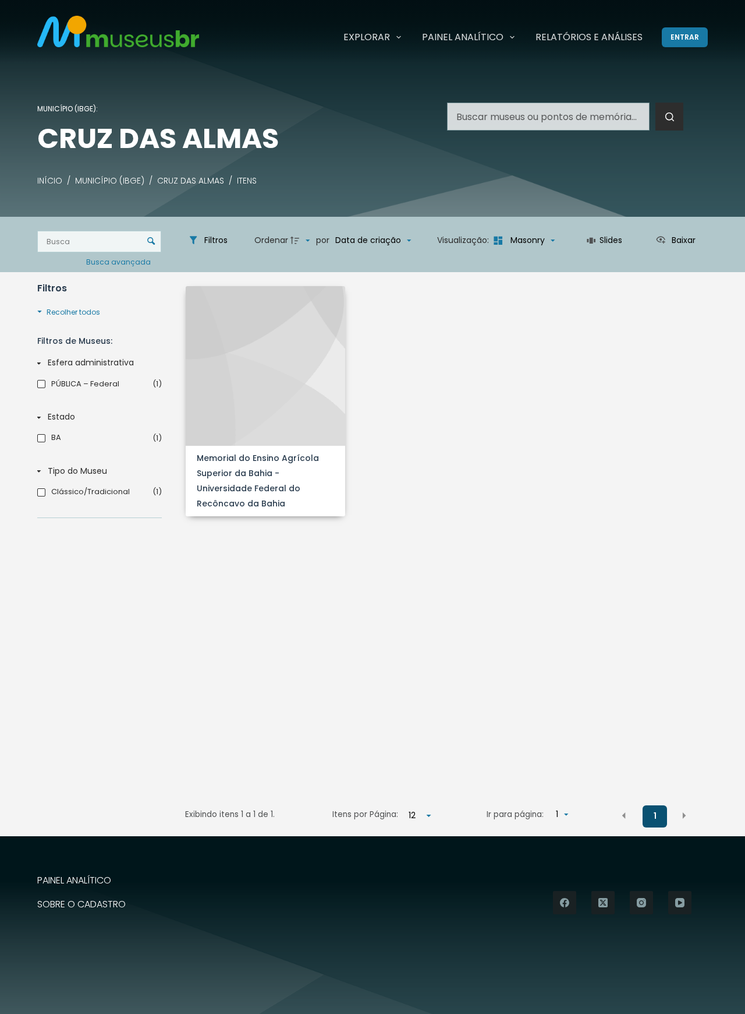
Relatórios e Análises (589, 37)
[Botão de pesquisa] (669, 117)
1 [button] (655, 816)
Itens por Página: (365, 814)
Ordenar (271, 240)
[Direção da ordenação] (301, 240)
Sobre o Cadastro (81, 905)
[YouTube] (679, 902)
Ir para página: (515, 814)
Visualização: (464, 240)
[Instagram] (641, 902)
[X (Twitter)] (603, 902)
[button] (624, 815)
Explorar (366, 37)
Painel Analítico (462, 37)
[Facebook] (564, 902)
